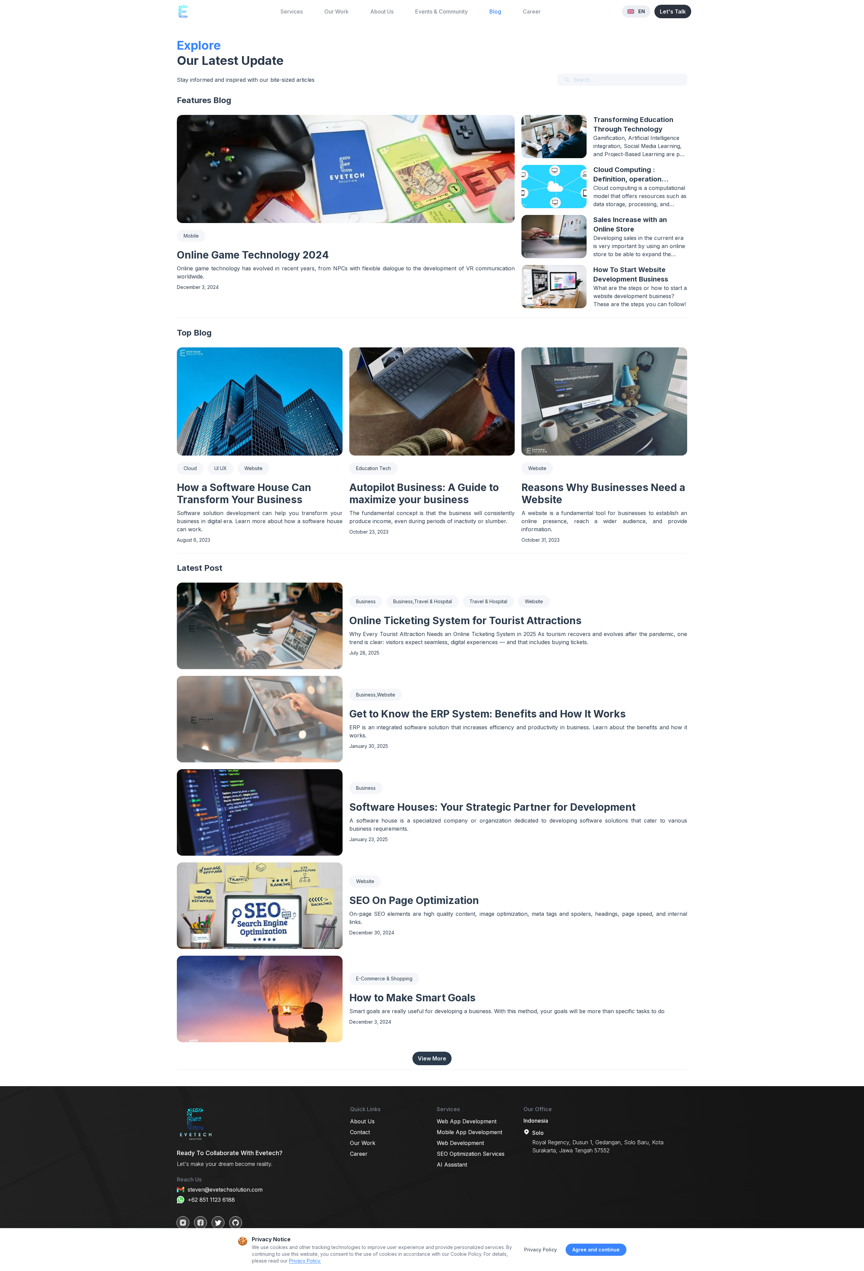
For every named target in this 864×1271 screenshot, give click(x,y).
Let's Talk (673, 11)
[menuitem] (292, 11)
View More (432, 1058)
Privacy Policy (540, 1249)
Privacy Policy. (305, 1261)
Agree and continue (596, 1249)
